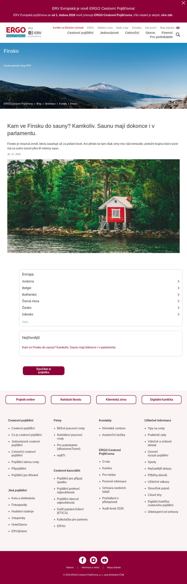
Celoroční (132, 33)
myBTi (61, 455)
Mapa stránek (114, 567)
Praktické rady (157, 434)
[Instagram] (93, 560)
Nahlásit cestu (105, 27)
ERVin (90, 27)
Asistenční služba (113, 434)
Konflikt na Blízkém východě (68, 27)
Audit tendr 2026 (113, 508)
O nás (106, 461)
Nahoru (70, 567)
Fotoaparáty (19, 504)
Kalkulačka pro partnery (72, 519)
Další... (26, 321)
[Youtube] (104, 560)
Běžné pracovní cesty (71, 428)
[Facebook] (82, 560)
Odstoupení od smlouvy (163, 511)
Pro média (109, 474)
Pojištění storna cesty (25, 462)
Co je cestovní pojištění (27, 434)
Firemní (167, 33)
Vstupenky (18, 518)
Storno (150, 33)
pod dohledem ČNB (114, 575)
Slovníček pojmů (158, 488)
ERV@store (19, 531)
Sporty (152, 462)
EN (178, 27)
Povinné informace (114, 481)
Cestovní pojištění (80, 33)
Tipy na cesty (156, 428)
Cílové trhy (155, 494)
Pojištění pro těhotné (25, 475)
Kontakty (137, 27)
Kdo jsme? (151, 27)
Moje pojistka (167, 27)
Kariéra (107, 468)
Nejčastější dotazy (159, 468)
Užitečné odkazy (158, 481)
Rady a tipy (122, 27)
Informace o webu (90, 567)
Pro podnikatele (161, 37)
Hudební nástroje (23, 511)
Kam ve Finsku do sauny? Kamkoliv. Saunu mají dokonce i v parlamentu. (69, 347)
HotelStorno (19, 524)
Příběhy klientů (157, 475)
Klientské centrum (113, 428)
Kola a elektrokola (23, 498)
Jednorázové (109, 33)
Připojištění (19, 468)
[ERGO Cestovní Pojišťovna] (23, 32)
